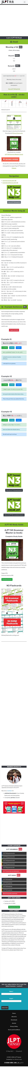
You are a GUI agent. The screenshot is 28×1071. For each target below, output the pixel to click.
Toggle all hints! (14, 330)
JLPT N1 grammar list (8, 867)
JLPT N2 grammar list (9, 864)
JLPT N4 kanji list (7, 883)
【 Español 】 (18, 1051)
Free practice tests (14, 907)
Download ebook (7, 579)
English (19, 347)
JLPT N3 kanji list (7, 886)
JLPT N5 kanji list (7, 879)
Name (11, 991)
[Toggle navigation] (25, 2)
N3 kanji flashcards (17, 133)
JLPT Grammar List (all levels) (11, 871)
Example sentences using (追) (10, 182)
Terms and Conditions (14, 1029)
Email (11, 998)
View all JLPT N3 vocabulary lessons (14, 515)
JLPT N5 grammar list (9, 853)
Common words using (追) (9, 180)
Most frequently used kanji (10, 893)
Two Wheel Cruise (17, 1059)
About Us (14, 1016)
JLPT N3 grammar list (9, 860)
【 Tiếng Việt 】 (10, 1051)
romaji (12, 347)
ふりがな (4, 347)
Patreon (14, 168)
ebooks (14, 1023)
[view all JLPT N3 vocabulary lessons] (14, 505)
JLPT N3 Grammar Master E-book (14, 154)
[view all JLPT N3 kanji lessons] (14, 192)
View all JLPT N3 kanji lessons (14, 490)
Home (14, 1013)
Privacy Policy (14, 1026)
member (9, 790)
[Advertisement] (14, 20)
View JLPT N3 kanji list (14, 89)
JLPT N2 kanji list (7, 890)
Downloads (14, 1020)
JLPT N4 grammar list (9, 857)
